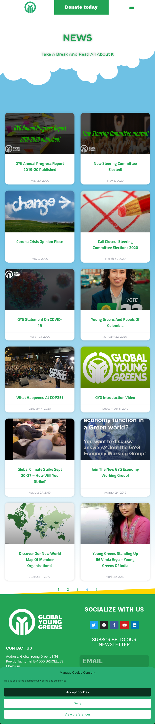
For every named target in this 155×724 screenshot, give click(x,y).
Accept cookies (77, 692)
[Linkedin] (135, 625)
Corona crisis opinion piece (39, 241)
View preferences (78, 714)
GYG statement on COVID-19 (39, 322)
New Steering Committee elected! (115, 166)
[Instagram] (104, 625)
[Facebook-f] (114, 625)
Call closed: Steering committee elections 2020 (115, 244)
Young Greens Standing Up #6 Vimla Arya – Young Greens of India (115, 559)
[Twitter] (94, 625)
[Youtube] (124, 625)
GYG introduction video (115, 397)
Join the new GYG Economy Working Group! (115, 472)
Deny (77, 703)
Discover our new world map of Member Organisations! (40, 559)
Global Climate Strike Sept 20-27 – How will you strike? (40, 475)
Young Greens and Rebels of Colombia (115, 322)
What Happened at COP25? (39, 397)
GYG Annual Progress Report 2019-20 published (40, 166)
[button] (132, 7)
